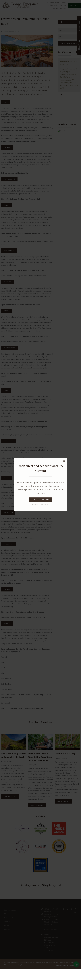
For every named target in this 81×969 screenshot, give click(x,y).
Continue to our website (40, 505)
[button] (64, 461)
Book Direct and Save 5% (40, 499)
